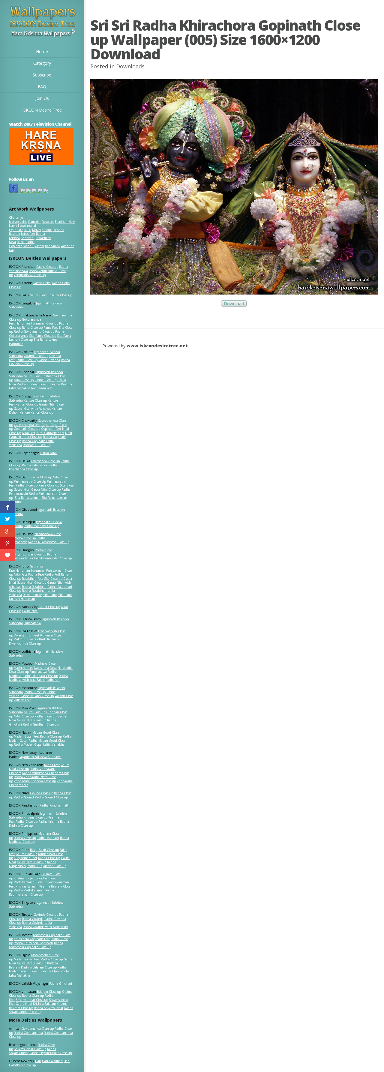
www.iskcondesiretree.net (157, 346)
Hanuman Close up (44, 323)
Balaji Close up (48, 850)
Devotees (48, 222)
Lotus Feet (28, 234)
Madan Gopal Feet (26, 736)
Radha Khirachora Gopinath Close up (36, 945)
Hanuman (23, 323)
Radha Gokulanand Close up (34, 331)
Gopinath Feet (51, 429)
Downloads (130, 66)
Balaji (34, 850)
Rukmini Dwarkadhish (30, 639)
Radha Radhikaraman (29, 890)
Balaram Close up (49, 992)
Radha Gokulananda (28, 1033)
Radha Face (36, 574)
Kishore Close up (35, 400)
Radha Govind (24, 797)
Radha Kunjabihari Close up (46, 866)
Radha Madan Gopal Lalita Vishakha (39, 744)
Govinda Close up (36, 356)
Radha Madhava (48, 838)
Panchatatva (32, 623)
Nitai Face (20, 574)
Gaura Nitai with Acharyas (32, 408)
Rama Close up (32, 327)
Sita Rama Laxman (27, 498)
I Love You (25, 225)
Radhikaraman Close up (30, 882)
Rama (21, 242)
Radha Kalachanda (35, 465)
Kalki (27, 230)
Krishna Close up (35, 817)
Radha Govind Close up (51, 797)
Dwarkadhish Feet (26, 635)
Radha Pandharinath (54, 805)
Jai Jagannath (22, 227)
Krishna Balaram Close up (39, 967)
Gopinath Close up (27, 429)
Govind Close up (41, 793)
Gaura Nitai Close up (46, 489)
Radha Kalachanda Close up (33, 467)
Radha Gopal (42, 283)
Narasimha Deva (45, 668)
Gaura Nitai (48, 453)
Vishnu (28, 246)
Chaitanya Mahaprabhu (18, 219)
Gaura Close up (40, 295)
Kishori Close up (27, 404)
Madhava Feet (23, 668)
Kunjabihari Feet (25, 858)
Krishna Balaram (27, 886)
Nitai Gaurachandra (50, 433)
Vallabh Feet (22, 700)
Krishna (47, 230)
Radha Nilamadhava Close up (48, 542)
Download (234, 304)
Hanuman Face (41, 570)
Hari (38, 1061)
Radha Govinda (49, 360)
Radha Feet (52, 765)
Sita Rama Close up (42, 336)
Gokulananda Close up (38, 1028)
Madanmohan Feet (27, 959)
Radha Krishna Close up (33, 384)
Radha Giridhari (60, 983)
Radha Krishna (48, 821)
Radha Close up (47, 267)
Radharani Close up (36, 445)
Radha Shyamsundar (48, 1008)
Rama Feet (51, 327)
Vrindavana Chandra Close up (35, 781)
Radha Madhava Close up (41, 526)
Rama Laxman (32, 595)
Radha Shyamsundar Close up (50, 558)
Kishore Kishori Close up (36, 412)
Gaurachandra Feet (27, 425)
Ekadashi (61, 222)
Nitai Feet (28, 433)
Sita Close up (53, 578)
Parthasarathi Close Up (30, 481)
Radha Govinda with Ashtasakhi (45, 927)
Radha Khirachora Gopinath (33, 943)
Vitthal (39, 246)
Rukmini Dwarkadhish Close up (34, 641)
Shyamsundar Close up (30, 554)
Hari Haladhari (52, 1061)
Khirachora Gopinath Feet (32, 939)
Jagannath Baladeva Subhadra (36, 653)
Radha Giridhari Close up (40, 724)
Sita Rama (50, 595)
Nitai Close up (62, 295)
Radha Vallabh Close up (37, 696)
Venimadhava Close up (30, 275)
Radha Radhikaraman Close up (31, 892)
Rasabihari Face (32, 578)
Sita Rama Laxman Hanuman (34, 341)
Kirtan (36, 230)
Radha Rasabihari (34, 587)
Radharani (52, 246)
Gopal (45, 425)
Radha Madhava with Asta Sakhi (38, 678)
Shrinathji (28, 238)
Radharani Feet (41, 388)
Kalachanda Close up (45, 461)
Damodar (34, 222)
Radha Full (52, 574)
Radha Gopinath (21, 244)
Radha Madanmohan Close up (38, 969)
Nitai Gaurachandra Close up (40, 435)
